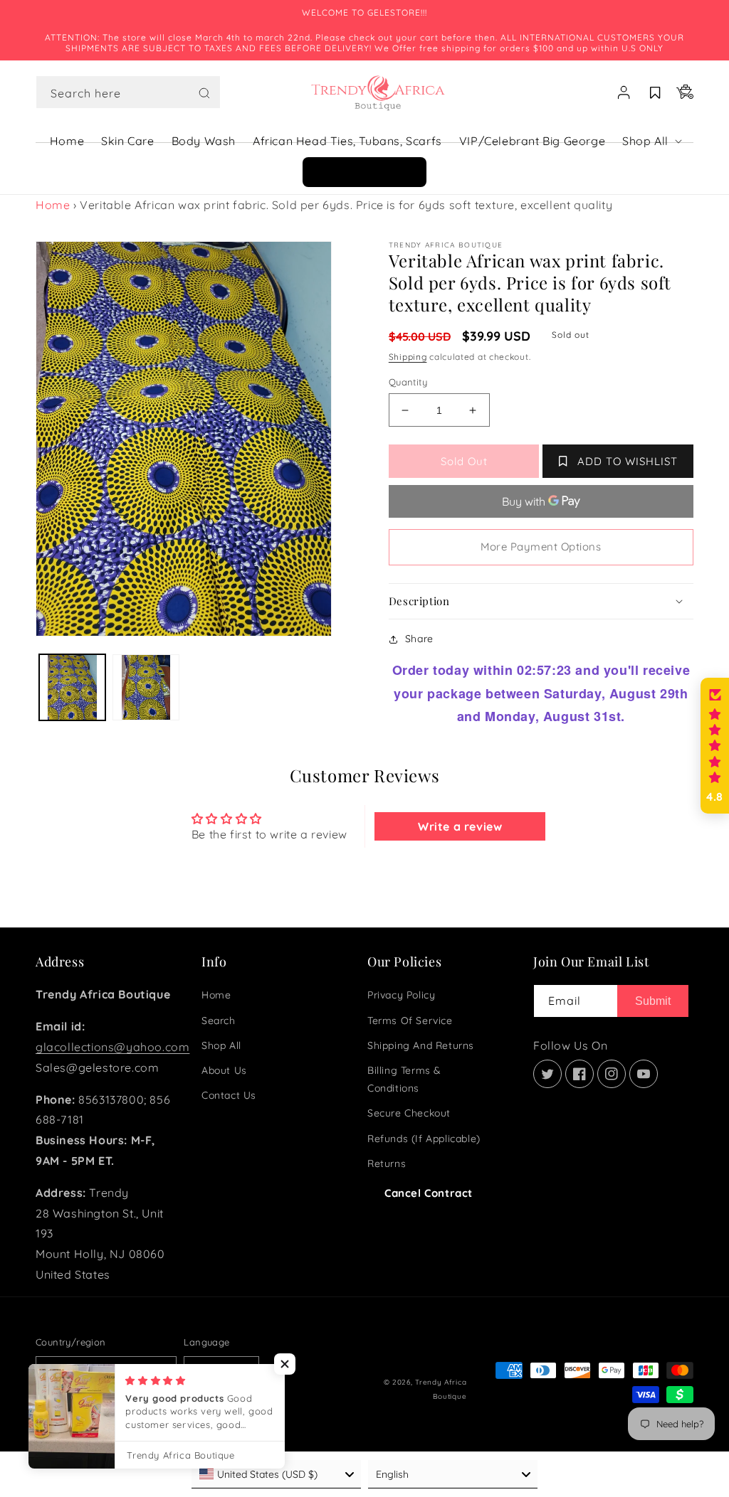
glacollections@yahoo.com (112, 1047)
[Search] (204, 93)
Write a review (460, 826)
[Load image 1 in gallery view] (72, 687)
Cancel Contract (428, 1193)
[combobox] (128, 92)
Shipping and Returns (420, 1045)
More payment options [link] (541, 546)
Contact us (228, 1095)
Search (218, 1020)
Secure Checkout (409, 1113)
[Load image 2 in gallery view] (145, 687)
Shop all (221, 1045)
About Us (224, 1070)
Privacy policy (401, 995)
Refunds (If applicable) (424, 1138)
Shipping (408, 356)
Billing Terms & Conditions (404, 1079)
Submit (653, 1001)
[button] (128, 92)
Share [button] (419, 638)
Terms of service (410, 1020)
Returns (386, 1163)
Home (53, 205)
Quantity (408, 382)
